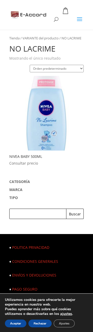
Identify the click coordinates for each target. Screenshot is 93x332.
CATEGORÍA (19, 181)
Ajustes (64, 323)
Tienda (14, 38)
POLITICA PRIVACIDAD (30, 247)
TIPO (13, 197)
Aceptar (15, 323)
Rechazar (40, 323)
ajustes (66, 314)
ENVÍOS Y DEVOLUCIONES (34, 275)
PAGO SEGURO (24, 289)
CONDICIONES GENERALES (35, 261)
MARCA (15, 189)
